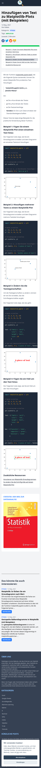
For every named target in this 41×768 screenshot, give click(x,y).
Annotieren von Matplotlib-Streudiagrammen (19, 479)
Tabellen (4, 723)
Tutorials (4, 729)
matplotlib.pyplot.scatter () (20, 606)
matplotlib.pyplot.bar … (10, 636)
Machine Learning (8, 704)
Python (12, 30)
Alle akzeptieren (20, 757)
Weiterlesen (7, 612)
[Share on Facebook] (3, 40)
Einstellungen (20, 762)
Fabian (6, 27)
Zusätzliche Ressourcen (13, 65)
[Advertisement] (13, 564)
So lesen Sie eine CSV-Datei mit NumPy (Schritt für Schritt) (20, 739)
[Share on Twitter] (7, 40)
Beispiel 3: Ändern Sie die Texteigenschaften (20, 59)
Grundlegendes (7, 701)
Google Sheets (6, 698)
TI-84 (3, 726)
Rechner (4, 714)
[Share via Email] (14, 40)
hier (17, 752)
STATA (4, 720)
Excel (3, 695)
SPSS (3, 717)
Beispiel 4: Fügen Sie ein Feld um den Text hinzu (21, 62)
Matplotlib (9, 33)
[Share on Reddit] (11, 40)
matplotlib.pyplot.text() (24, 75)
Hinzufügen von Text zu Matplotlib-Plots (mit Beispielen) (19, 16)
